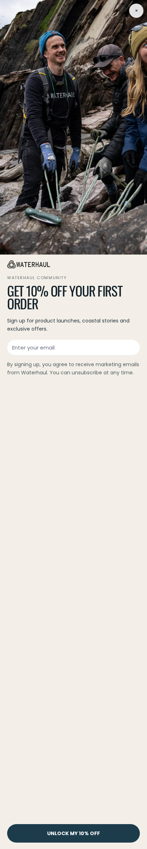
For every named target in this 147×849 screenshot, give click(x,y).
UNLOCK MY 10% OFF (73, 833)
